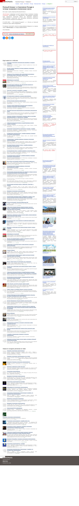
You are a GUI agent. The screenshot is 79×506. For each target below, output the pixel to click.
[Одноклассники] (6, 38)
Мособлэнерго (6, 14)
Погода (31, 3)
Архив (21, 3)
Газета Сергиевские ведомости (16, 33)
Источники (26, 3)
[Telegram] (9, 38)
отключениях (5, 15)
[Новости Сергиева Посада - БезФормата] (6, 1)
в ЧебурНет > (50, 3)
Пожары (43, 3)
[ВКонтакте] (4, 38)
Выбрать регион (5, 461)
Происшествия (37, 3)
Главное (17, 3)
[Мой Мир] (12, 38)
